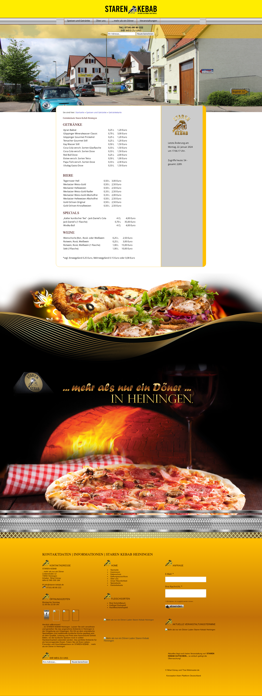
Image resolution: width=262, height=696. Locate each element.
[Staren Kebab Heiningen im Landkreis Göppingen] (60, 21)
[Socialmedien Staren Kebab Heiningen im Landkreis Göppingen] (46, 620)
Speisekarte (115, 583)
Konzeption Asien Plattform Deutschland (183, 676)
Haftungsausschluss (119, 576)
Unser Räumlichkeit (118, 581)
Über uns (114, 579)
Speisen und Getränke (96, 112)
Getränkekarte (115, 112)
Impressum (115, 572)
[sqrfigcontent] (192, 638)
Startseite (79, 112)
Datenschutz (115, 574)
